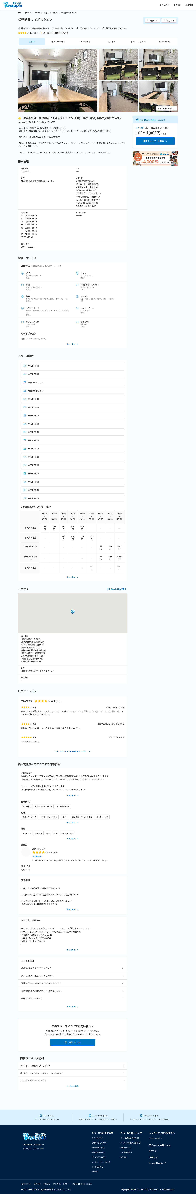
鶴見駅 (55, 13)
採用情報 (47, 1184)
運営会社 (37, 1184)
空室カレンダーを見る (153, 141)
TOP (19, 13)
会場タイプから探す (99, 1143)
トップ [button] (32, 41)
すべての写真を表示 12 (166, 108)
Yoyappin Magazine (156, 1163)
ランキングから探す (99, 1157)
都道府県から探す (98, 1152)
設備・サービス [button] (58, 41)
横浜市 (37, 13)
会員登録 (189, 4)
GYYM (151, 1151)
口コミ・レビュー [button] (137, 41)
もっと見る (71, 344)
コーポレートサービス (100, 1162)
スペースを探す (97, 1138)
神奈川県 (28, 13)
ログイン (177, 4)
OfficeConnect (154, 1138)
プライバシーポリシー (61, 1184)
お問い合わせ (74, 1042)
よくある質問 (96, 1167)
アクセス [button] (111, 41)
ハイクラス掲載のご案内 (129, 1143)
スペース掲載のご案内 (128, 1138)
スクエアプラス (38, 848)
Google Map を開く (118, 589)
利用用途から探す (98, 1147)
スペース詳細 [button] (164, 41)
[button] (57, 80)
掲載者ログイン (126, 1147)
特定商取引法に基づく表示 (82, 1184)
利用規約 (95, 1171)
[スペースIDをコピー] (29, 870)
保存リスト (164, 4)
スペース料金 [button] (84, 41)
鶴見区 (46, 13)
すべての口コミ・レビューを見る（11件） (71, 751)
